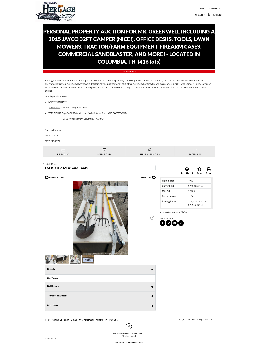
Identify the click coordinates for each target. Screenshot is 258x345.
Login (201, 14)
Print (209, 173)
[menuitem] (201, 8)
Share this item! (166, 218)
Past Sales (113, 320)
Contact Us (214, 8)
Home (201, 8)
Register (217, 14)
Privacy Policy (101, 320)
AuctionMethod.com (135, 342)
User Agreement (86, 320)
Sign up (74, 320)
